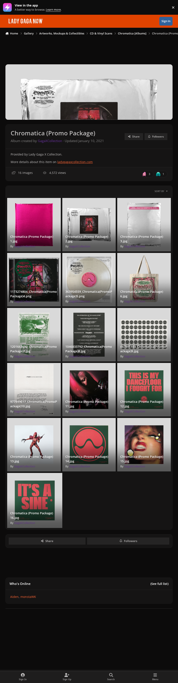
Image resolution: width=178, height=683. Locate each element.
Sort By (159, 191)
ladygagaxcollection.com (75, 162)
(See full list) (159, 584)
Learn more (8, 7)
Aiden (14, 597)
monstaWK (28, 597)
